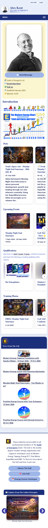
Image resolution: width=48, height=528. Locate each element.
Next (40, 509)
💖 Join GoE (24, 474)
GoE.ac (10, 87)
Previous (2, 509)
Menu (5, 17)
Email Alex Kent (14, 84)
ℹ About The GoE (24, 468)
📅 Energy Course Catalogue (24, 479)
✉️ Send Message (24, 75)
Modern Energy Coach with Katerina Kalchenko (24, 371)
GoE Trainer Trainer (22, 254)
